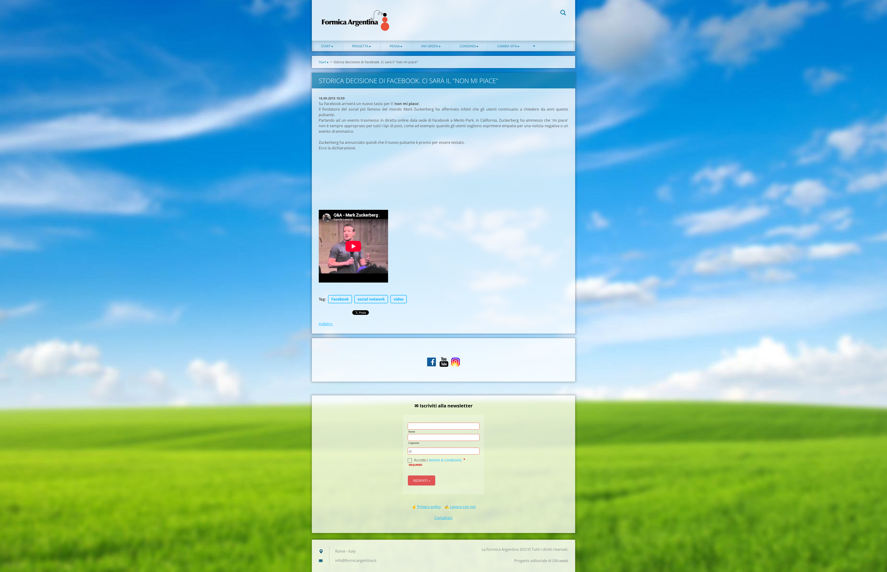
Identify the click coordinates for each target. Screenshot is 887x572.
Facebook (340, 299)
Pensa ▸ (396, 46)
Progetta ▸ (361, 46)
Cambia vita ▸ (508, 46)
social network (371, 299)
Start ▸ (327, 46)
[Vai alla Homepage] (356, 15)
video (399, 299)
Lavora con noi (463, 506)
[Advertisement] (353, 179)
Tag (322, 299)
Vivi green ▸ (431, 46)
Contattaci (443, 517)
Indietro (326, 323)
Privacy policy (429, 506)
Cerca (563, 13)
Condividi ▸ (468, 46)
